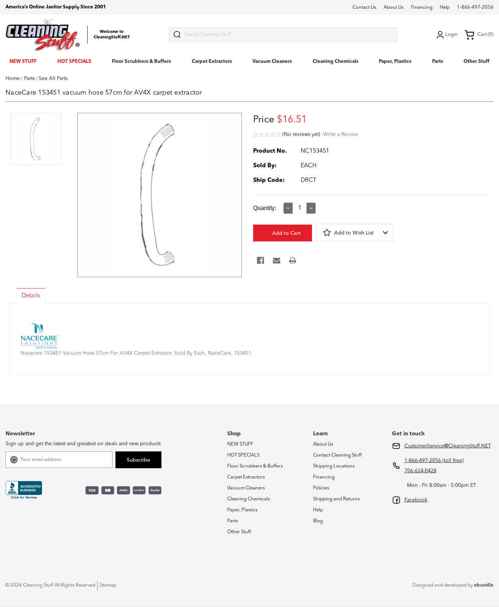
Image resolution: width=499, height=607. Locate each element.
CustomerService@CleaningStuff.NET (447, 445)
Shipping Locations (334, 466)
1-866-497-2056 (475, 7)
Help (445, 7)
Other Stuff (477, 61)
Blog (318, 521)
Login (451, 34)
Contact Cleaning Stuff (337, 455)
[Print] (292, 260)
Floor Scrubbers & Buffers (141, 61)
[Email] (276, 260)
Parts (437, 61)
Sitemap (108, 585)
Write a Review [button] (340, 134)
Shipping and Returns (336, 499)
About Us (394, 7)
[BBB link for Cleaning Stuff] (23, 489)
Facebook (415, 500)
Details (31, 296)
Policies (321, 488)
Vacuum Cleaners (272, 61)
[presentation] (35, 140)
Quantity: (264, 208)
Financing (422, 7)
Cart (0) (485, 34)
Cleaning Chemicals (335, 61)
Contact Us (364, 7)
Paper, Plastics (395, 61)
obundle (484, 585)
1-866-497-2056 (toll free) (434, 460)
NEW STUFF (23, 61)
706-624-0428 (420, 470)
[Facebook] (260, 260)
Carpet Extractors (212, 61)
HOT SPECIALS (74, 61)
